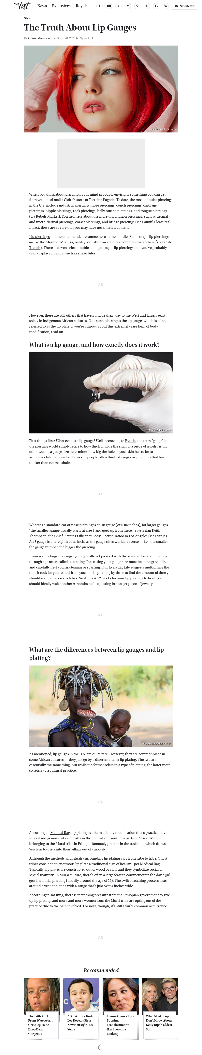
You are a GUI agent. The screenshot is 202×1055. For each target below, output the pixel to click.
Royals (82, 6)
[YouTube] (109, 6)
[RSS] (166, 6)
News (42, 6)
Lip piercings (39, 237)
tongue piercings (154, 211)
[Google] (156, 6)
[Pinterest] (137, 6)
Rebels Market (47, 216)
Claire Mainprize (40, 38)
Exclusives (61, 6)
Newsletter (187, 6)
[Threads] (147, 6)
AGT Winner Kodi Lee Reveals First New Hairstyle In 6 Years (80, 1022)
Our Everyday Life (116, 567)
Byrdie (130, 441)
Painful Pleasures (155, 222)
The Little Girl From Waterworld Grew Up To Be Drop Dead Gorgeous (40, 1025)
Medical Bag (60, 833)
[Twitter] (118, 6)
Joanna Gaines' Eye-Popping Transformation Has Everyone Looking (120, 1025)
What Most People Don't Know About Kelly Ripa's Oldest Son (159, 1022)
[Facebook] (99, 6)
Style (27, 18)
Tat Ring (56, 895)
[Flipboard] (128, 6)
